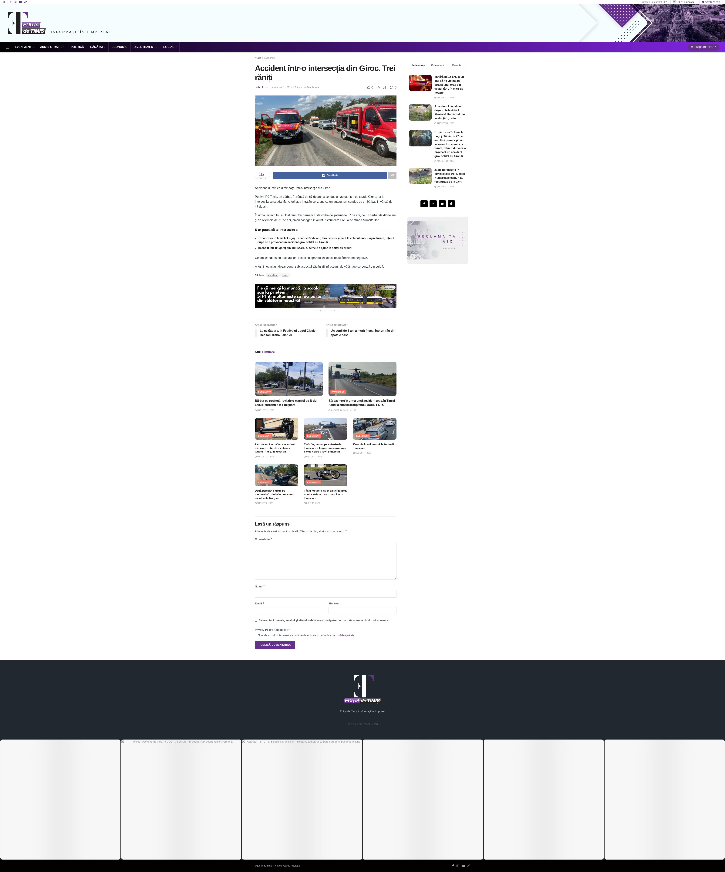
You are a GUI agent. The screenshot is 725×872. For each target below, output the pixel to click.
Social (168, 46)
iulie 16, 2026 (313, 503)
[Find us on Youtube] (20, 2)
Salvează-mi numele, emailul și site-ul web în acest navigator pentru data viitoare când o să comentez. (324, 620)
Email (260, 603)
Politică (77, 46)
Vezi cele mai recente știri (362, 723)
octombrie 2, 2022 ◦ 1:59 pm (286, 87)
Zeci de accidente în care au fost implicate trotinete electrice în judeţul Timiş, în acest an (275, 448)
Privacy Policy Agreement (272, 629)
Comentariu (263, 539)
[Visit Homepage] (27, 23)
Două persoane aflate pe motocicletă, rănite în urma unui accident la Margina (274, 494)
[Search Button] (4, 2)
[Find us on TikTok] (25, 2)
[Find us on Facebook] (11, 2)
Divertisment (144, 46)
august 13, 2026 (265, 457)
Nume (260, 586)
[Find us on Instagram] (15, 2)
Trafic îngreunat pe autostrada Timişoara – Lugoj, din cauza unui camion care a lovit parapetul (325, 448)
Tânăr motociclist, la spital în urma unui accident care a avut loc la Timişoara (325, 494)
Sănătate (97, 46)
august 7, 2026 (314, 457)
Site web (334, 603)
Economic (119, 46)
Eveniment (23, 46)
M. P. (261, 87)
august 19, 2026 (265, 410)
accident (273, 275)
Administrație (51, 46)
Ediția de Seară (705, 47)
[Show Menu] (7, 47)
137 (354, 410)
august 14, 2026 (339, 410)
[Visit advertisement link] (325, 296)
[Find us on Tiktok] (451, 203)
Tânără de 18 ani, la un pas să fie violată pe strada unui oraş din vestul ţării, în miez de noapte (449, 84)
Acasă (258, 58)
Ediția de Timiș (264, 865)
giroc (285, 275)
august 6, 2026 (265, 503)
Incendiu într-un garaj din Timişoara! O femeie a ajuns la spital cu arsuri (305, 247)
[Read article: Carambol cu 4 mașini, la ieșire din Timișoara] (374, 429)
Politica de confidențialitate (338, 635)
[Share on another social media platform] (392, 175)
